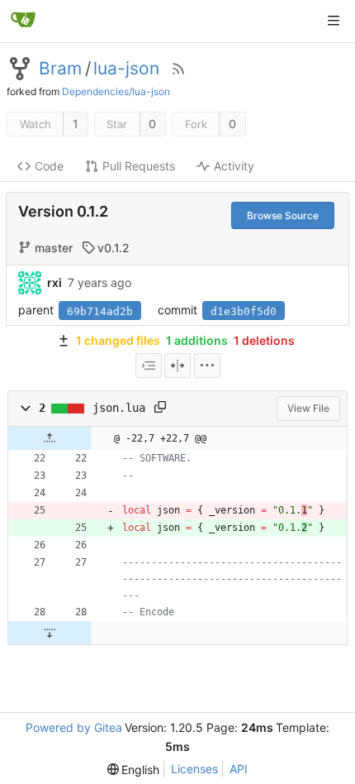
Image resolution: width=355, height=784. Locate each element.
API (239, 769)
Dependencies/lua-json (116, 91)
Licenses (194, 769)
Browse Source (283, 215)
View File (308, 408)
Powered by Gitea (74, 727)
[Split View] (177, 365)
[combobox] (148, 365)
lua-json (126, 68)
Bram (60, 68)
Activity (234, 166)
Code (49, 166)
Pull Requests (138, 166)
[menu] (207, 365)
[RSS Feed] (178, 68)
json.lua (118, 407)
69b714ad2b (100, 311)
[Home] (23, 21)
